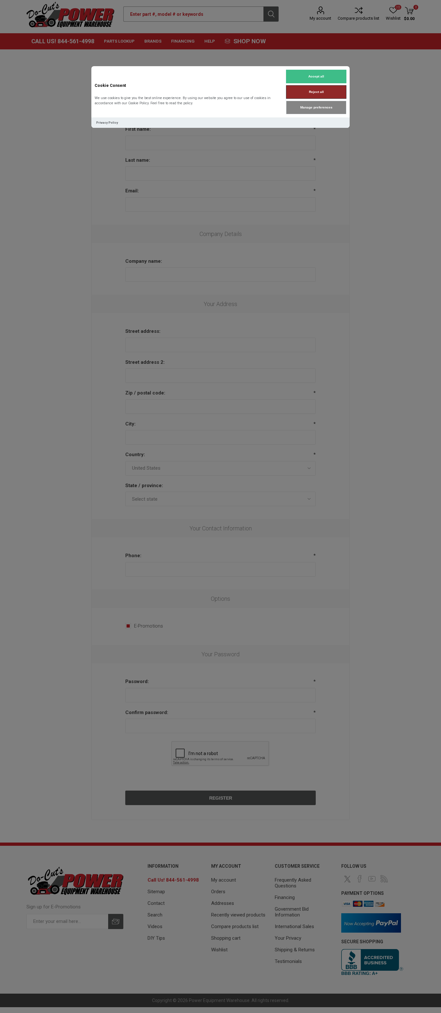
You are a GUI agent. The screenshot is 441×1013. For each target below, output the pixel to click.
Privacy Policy (107, 122)
